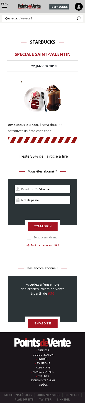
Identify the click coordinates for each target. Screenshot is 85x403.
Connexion (42, 226)
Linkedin (63, 399)
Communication (43, 354)
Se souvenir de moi (46, 237)
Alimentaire (43, 367)
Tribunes (43, 376)
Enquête (43, 359)
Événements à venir (43, 380)
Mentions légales (18, 395)
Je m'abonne (59, 6)
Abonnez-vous (48, 395)
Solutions (43, 363)
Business (43, 350)
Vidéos (43, 384)
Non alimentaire (43, 371)
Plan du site (24, 399)
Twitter (45, 399)
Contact (72, 395)
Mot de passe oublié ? (45, 245)
